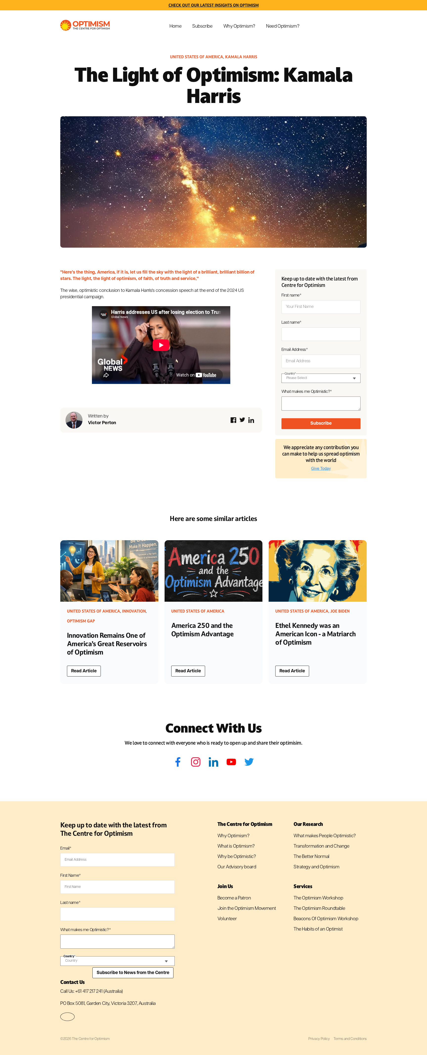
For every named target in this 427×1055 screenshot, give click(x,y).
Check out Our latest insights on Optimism (214, 5)
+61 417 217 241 (89, 991)
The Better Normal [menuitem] (311, 857)
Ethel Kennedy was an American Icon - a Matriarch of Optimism (315, 634)
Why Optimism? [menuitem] (239, 26)
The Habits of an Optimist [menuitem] (318, 929)
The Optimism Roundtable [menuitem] (319, 908)
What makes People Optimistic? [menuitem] (325, 836)
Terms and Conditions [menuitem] (350, 1039)
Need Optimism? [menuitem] (282, 26)
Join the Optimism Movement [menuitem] (246, 908)
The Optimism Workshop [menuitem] (318, 898)
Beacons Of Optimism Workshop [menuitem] (326, 919)
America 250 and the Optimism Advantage (202, 629)
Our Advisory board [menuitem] (236, 867)
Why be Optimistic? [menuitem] (236, 857)
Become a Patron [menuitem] (234, 898)
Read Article (84, 671)
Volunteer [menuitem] (227, 919)
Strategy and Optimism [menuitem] (316, 867)
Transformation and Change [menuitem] (321, 846)
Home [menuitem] (175, 26)
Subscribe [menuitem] (202, 26)
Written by (102, 419)
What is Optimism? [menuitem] (236, 846)
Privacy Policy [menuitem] (319, 1039)
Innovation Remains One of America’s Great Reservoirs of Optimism (107, 644)
